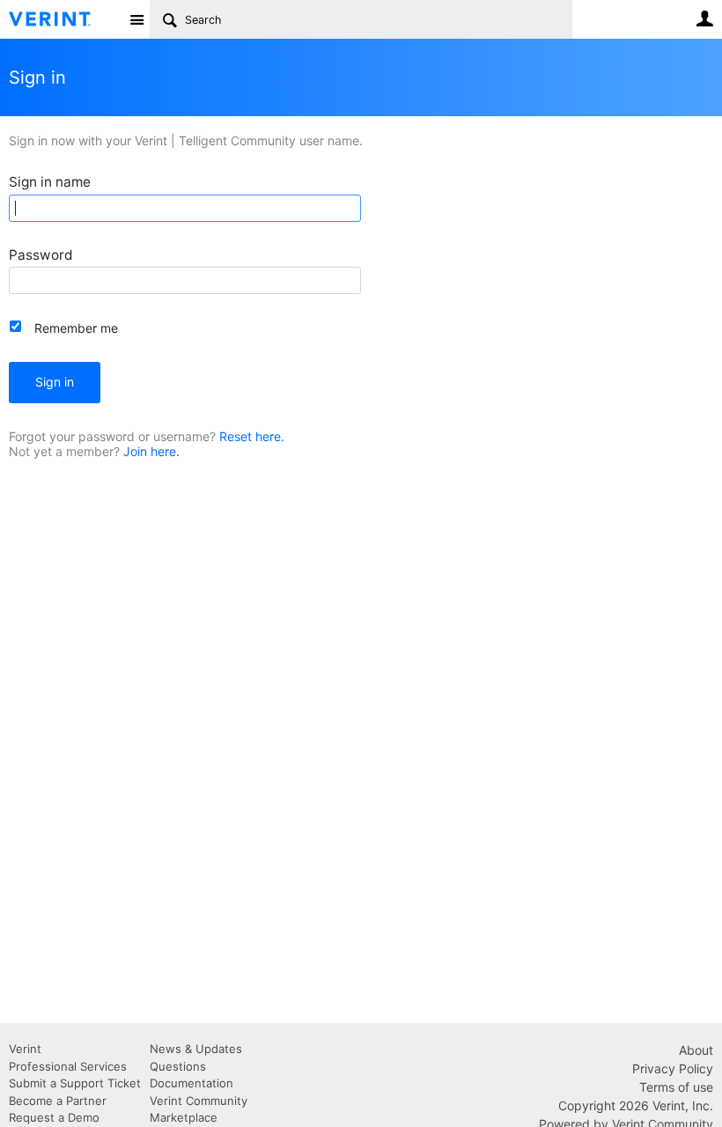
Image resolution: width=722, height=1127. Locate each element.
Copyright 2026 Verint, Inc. (635, 1105)
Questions (178, 1066)
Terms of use (676, 1086)
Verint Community (198, 1101)
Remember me (76, 327)
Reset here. (251, 436)
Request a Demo (54, 1117)
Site (136, 19)
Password (41, 255)
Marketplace (183, 1117)
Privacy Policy (672, 1068)
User (704, 18)
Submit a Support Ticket (75, 1083)
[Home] (64, 19)
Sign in (54, 381)
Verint (25, 1049)
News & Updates (196, 1049)
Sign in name (50, 181)
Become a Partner (58, 1101)
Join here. (151, 451)
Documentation (191, 1083)
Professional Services (68, 1066)
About (696, 1049)
